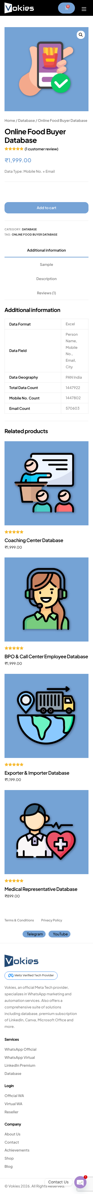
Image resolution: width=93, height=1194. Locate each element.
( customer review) (41, 148)
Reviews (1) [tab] (46, 292)
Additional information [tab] (46, 250)
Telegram (34, 934)
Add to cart (46, 207)
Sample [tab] (46, 264)
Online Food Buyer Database (34, 234)
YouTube (60, 934)
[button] (81, 35)
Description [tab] (46, 278)
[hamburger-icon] (84, 9)
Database (26, 120)
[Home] (19, 7)
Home (10, 120)
